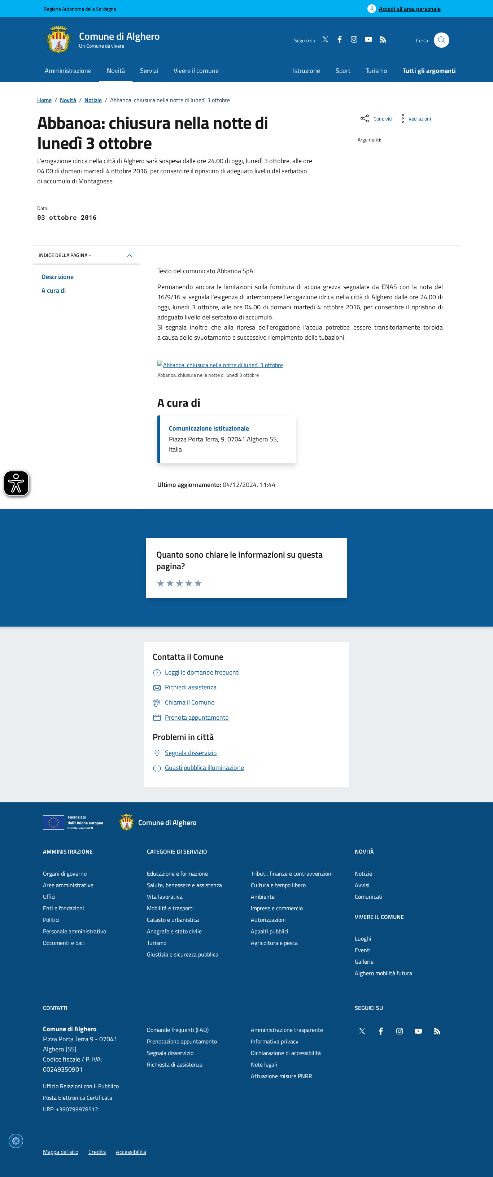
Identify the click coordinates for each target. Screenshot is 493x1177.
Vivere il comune (379, 916)
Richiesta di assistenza (174, 1064)
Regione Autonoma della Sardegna (80, 9)
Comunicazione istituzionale (209, 428)
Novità (68, 100)
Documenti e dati (64, 942)
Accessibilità (131, 1151)
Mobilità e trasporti (170, 908)
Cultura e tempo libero (278, 885)
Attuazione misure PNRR (281, 1076)
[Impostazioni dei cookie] (16, 1141)
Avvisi (362, 885)
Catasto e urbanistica (173, 919)
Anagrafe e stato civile (174, 931)
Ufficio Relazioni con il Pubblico (81, 1086)
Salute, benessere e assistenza (184, 885)
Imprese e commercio (277, 908)
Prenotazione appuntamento (182, 1041)
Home (44, 100)
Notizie (93, 100)
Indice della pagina (63, 255)
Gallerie (364, 961)
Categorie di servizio (177, 851)
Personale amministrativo (74, 931)
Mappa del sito (60, 1151)
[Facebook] (337, 40)
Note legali (264, 1064)
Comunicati (369, 896)
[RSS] (380, 40)
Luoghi (363, 938)
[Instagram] (351, 40)
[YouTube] (365, 40)
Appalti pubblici (269, 931)
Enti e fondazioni (63, 908)
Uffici (49, 896)
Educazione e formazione (177, 873)
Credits (97, 1151)
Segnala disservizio (170, 1053)
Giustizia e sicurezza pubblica (182, 954)
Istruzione (306, 70)
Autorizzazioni (268, 919)
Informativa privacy (274, 1041)
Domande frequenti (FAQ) (178, 1029)
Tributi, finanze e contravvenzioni (292, 873)
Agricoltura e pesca (274, 942)
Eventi (363, 950)
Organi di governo (65, 873)
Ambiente (263, 896)
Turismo (376, 70)
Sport (343, 70)
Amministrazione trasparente (287, 1029)
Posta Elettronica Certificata (77, 1097)
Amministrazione (68, 851)
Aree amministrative (68, 885)
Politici (51, 919)
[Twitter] (322, 40)
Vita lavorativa (165, 896)
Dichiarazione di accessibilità (286, 1053)
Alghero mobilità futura (383, 973)
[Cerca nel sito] (441, 40)
